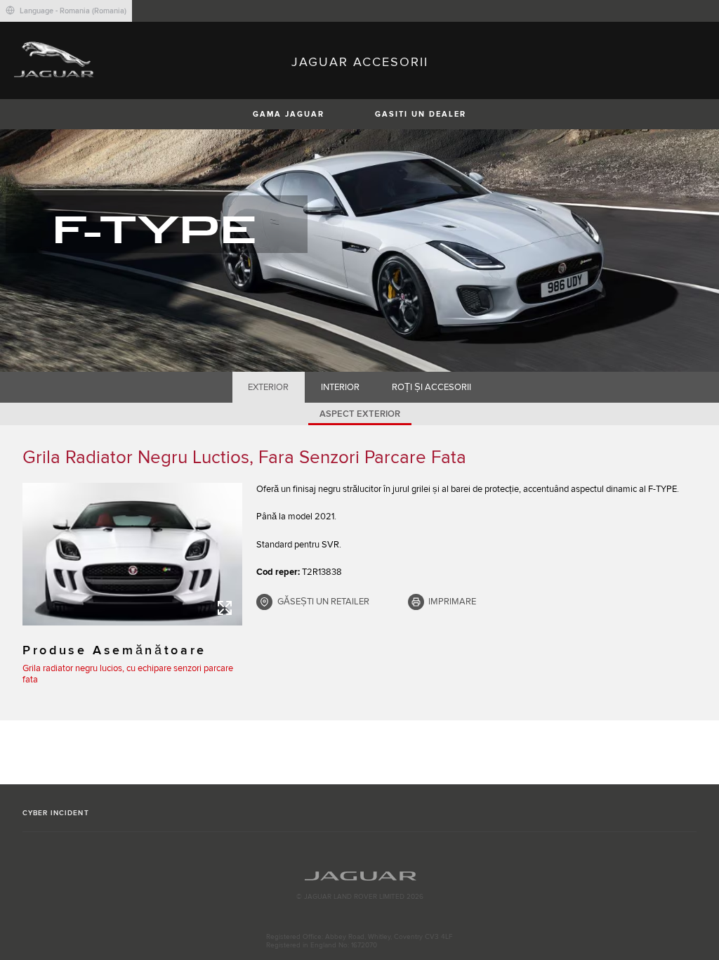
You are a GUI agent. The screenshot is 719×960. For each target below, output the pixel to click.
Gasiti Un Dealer (420, 114)
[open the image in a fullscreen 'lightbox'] (132, 554)
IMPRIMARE (452, 601)
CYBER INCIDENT (55, 813)
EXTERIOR (268, 387)
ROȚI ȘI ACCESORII (431, 387)
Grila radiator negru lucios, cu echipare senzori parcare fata (127, 674)
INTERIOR (340, 387)
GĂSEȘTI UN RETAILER (323, 601)
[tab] (268, 387)
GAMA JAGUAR (288, 114)
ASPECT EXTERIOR (359, 414)
